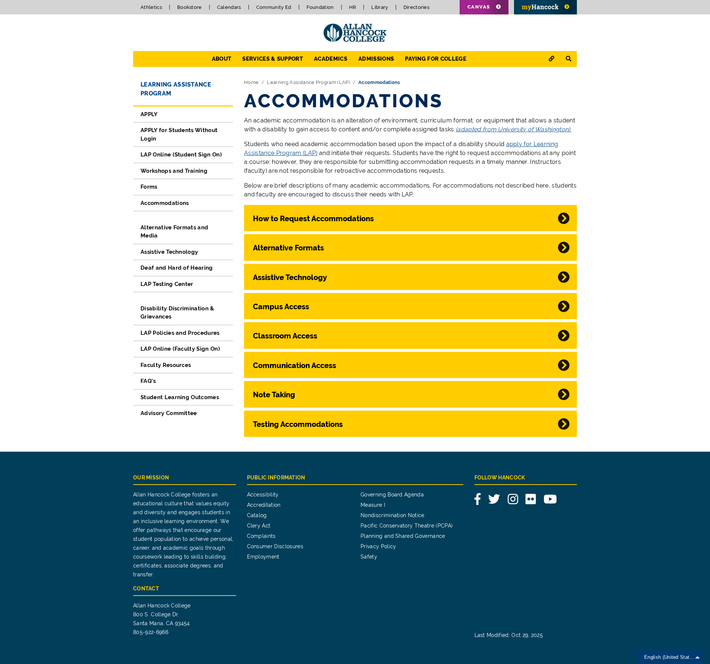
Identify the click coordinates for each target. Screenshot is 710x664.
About (221, 58)
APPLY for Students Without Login (179, 134)
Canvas (478, 7)
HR (352, 7)
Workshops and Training (174, 171)
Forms (149, 186)
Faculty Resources (166, 365)
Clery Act (259, 526)
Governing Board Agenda (392, 495)
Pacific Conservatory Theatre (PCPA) (407, 526)
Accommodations (165, 203)
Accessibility (263, 495)
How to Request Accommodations (313, 218)
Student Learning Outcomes (180, 397)
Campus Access (281, 306)
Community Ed (273, 7)
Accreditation (264, 505)
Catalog (257, 515)
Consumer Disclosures (275, 546)
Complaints (261, 536)
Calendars (229, 7)
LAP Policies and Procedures (180, 333)
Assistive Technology (169, 252)
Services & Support (272, 58)
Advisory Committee (169, 413)
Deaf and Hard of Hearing (177, 267)
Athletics (151, 7)
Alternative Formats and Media (174, 231)
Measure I (373, 505)
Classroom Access (285, 335)
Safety (369, 557)
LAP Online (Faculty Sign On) (180, 349)
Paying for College (435, 58)
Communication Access (294, 365)
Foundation (320, 7)
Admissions (376, 58)
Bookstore (189, 7)
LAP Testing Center (167, 284)
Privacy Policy (378, 546)
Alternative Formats (288, 247)
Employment (263, 557)
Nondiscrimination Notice (393, 515)
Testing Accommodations (298, 424)
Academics (330, 58)
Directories (416, 7)
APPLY (149, 114)
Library (379, 7)
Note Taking (275, 394)
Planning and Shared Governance (403, 536)
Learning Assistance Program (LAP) (308, 82)
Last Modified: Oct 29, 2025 (508, 635)
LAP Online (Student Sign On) (181, 154)
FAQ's (148, 381)
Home (251, 82)
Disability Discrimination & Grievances (177, 312)
